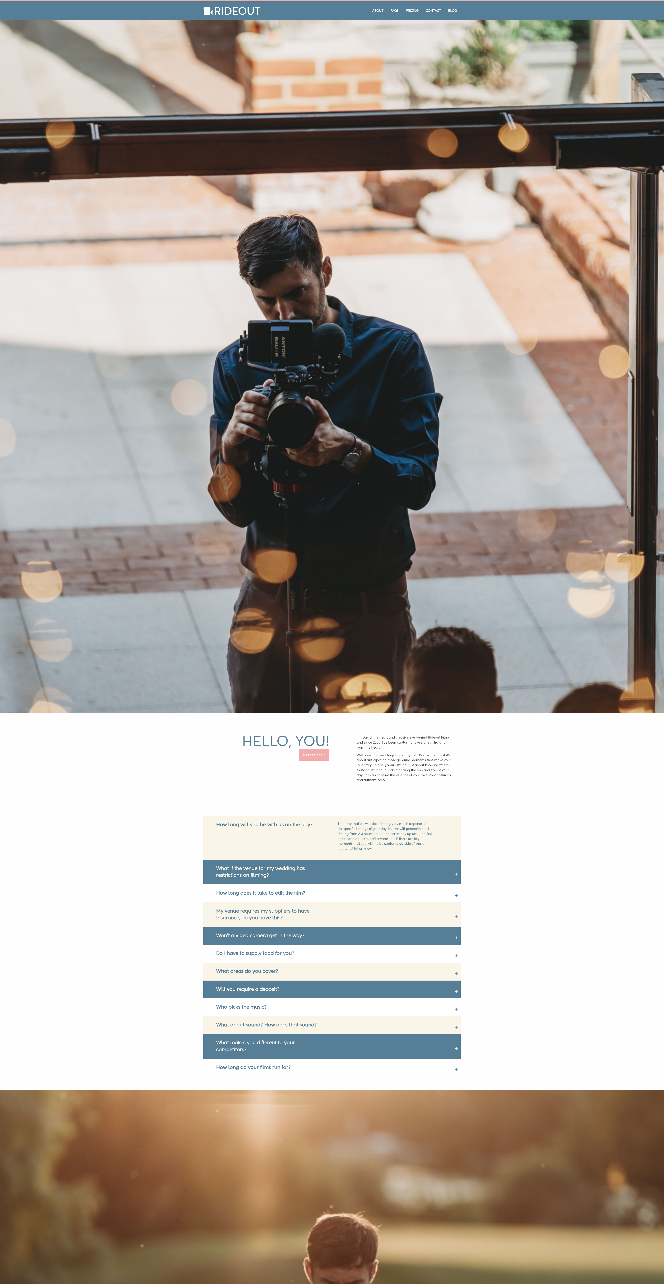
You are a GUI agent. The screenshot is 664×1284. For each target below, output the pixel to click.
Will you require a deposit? (247, 1046)
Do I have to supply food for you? (255, 1010)
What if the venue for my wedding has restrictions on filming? (260, 929)
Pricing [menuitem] (412, 10)
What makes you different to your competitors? (255, 1103)
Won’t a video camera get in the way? (260, 993)
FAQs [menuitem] (395, 10)
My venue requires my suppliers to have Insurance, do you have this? (263, 972)
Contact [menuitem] (433, 10)
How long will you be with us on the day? (264, 882)
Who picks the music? (241, 1064)
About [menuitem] (378, 10)
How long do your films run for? (253, 1124)
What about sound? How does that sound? (266, 1082)
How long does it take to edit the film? (260, 950)
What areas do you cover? (247, 1028)
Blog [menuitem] (452, 10)
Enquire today (314, 811)
